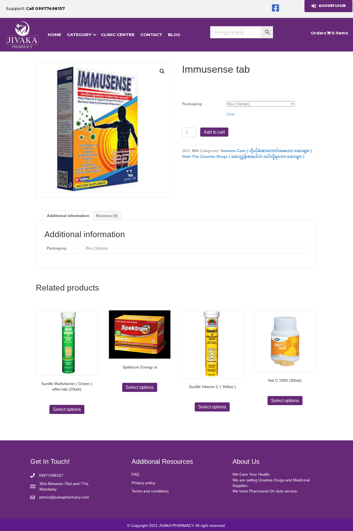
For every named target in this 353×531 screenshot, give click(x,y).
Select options (67, 409)
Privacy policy (143, 483)
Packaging (192, 104)
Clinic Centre (118, 34)
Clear (230, 114)
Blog (174, 34)
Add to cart (214, 132)
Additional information (68, 215)
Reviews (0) (107, 215)
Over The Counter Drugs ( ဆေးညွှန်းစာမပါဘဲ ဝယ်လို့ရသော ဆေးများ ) (243, 156)
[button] (275, 8)
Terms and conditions (150, 491)
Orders (319, 33)
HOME (54, 34)
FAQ (135, 474)
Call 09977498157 (45, 8)
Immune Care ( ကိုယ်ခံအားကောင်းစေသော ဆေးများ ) (266, 150)
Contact (151, 34)
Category (79, 34)
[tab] (68, 215)
